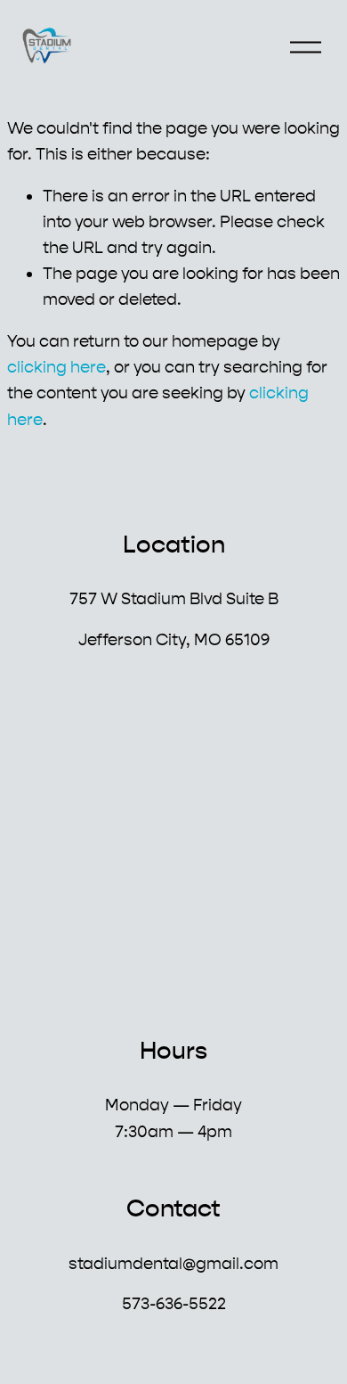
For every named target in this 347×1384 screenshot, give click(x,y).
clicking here (56, 367)
